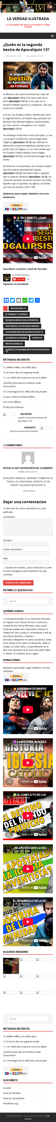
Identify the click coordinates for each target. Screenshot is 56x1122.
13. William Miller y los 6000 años (19, 367)
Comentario (9, 516)
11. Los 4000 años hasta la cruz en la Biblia (25, 377)
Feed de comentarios (14, 1098)
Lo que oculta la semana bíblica (19, 396)
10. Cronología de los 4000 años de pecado (25, 391)
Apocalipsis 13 (18, 308)
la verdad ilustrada (16, 338)
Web (5, 558)
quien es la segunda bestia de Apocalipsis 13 (27, 350)
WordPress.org (10, 1103)
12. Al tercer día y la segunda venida (21, 372)
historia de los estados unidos (22, 326)
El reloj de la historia (13, 407)
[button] (51, 35)
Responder (29, 490)
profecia (37, 338)
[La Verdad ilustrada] (28, 11)
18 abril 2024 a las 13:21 (28, 472)
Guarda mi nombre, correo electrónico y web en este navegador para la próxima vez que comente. (27, 571)
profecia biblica (14, 343)
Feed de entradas (12, 1093)
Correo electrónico (12, 549)
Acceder (7, 1087)
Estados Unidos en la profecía (21, 320)
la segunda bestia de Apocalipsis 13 (24, 332)
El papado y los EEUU (16, 314)
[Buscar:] (28, 601)
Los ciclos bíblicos (12, 401)
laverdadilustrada (35, 56)
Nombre (7, 540)
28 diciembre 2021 (13, 56)
